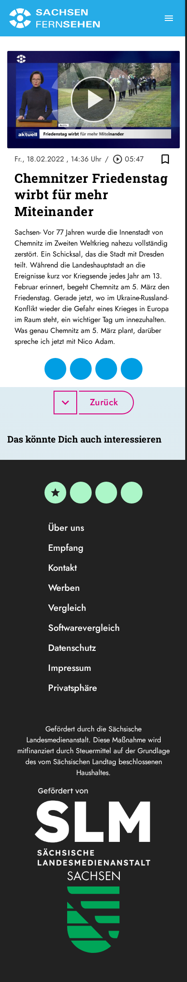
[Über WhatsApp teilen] (106, 369)
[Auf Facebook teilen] (55, 369)
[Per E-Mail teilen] (132, 369)
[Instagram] (106, 493)
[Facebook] (81, 493)
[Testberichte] (55, 493)
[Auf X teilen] (81, 369)
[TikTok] (132, 493)
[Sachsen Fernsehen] (54, 18)
